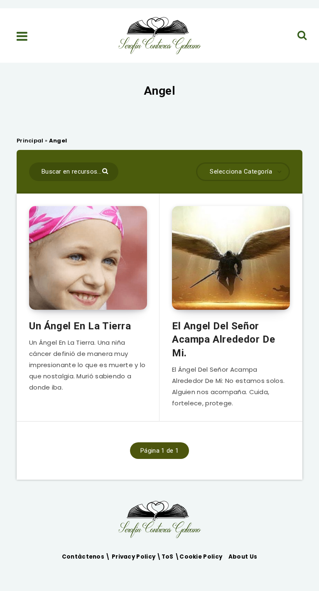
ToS (168, 557)
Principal (30, 141)
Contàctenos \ (87, 557)
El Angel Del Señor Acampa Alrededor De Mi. (223, 339)
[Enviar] (106, 170)
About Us (242, 557)
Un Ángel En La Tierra (80, 326)
